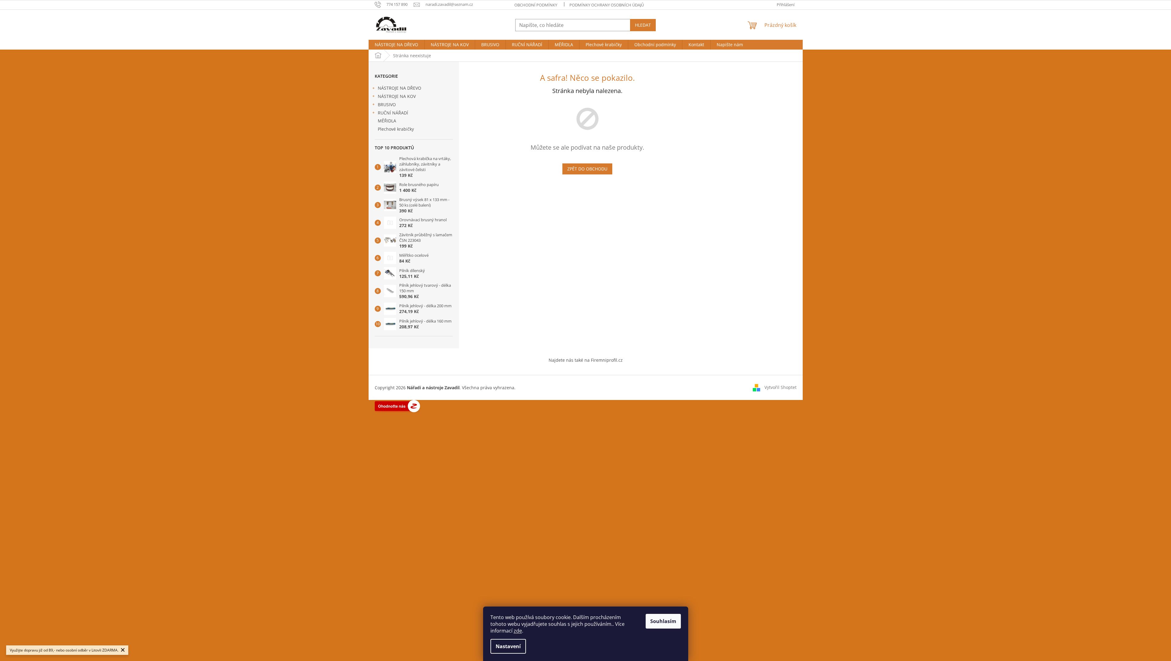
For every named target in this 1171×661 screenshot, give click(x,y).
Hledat (643, 25)
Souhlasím (663, 621)
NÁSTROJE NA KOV (397, 96)
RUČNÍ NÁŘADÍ (393, 113)
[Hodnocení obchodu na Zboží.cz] (397, 406)
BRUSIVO (387, 104)
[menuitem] (396, 45)
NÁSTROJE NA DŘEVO (399, 88)
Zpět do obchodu (587, 169)
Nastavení (508, 646)
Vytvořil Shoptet (780, 387)
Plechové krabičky (396, 129)
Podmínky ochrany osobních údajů (606, 5)
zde (518, 630)
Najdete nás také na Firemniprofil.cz (586, 360)
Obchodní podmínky (535, 5)
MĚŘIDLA (387, 121)
